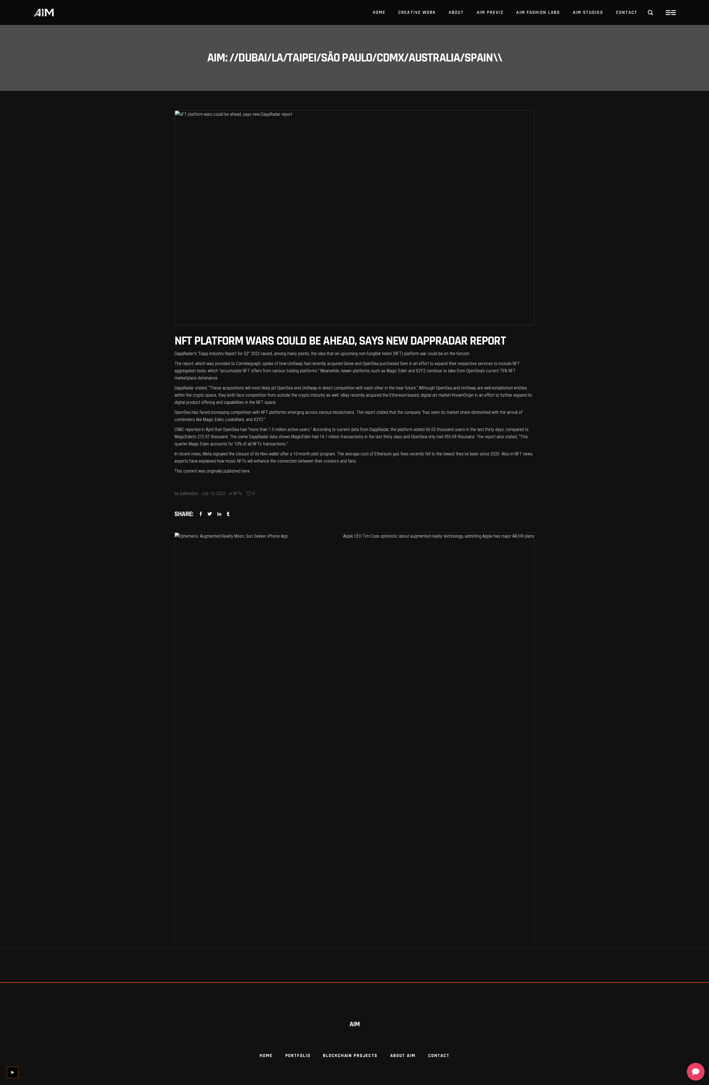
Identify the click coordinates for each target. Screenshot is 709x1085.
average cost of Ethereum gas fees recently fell (387, 453)
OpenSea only (423, 436)
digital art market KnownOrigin (447, 395)
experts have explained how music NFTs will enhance (221, 461)
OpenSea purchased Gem (384, 363)
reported (193, 429)
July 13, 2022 (213, 493)
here (246, 471)
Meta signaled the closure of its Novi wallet (240, 453)
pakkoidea (189, 493)
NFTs (237, 493)
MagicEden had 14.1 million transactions (327, 436)
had (439, 436)
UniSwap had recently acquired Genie (320, 363)
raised (266, 353)
